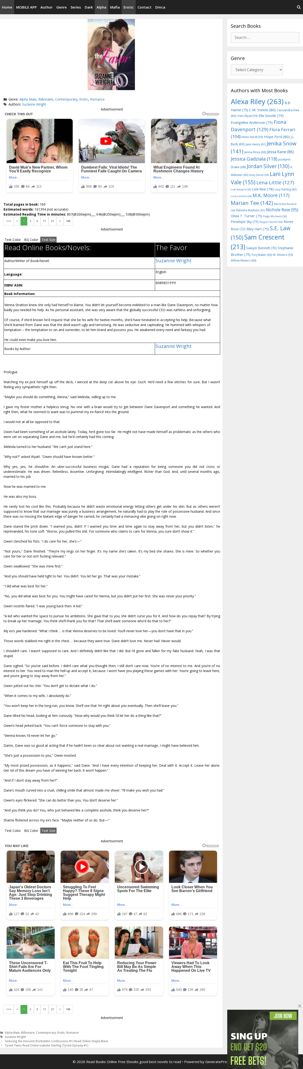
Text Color (13, 239)
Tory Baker (261, 255)
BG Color (31, 239)
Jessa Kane (280, 151)
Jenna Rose (255, 152)
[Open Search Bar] (299, 7)
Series (76, 7)
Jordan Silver (268, 166)
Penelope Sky (244, 221)
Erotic (129, 7)
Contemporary (66, 99)
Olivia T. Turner (246, 216)
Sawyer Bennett (261, 248)
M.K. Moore (271, 195)
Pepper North (271, 222)
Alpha (101, 7)
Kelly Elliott (259, 175)
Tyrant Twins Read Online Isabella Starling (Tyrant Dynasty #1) (46, 1045)
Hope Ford (277, 136)
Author (46, 7)
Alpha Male (27, 99)
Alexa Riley (257, 101)
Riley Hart (257, 229)
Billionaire (45, 99)
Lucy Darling (286, 189)
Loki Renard (241, 189)
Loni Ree (263, 189)
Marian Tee (252, 203)
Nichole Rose (282, 209)
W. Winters (283, 255)
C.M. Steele (262, 109)
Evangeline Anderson (252, 122)
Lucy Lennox (241, 196)
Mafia (115, 7)
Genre (61, 7)
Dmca (160, 7)
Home (7, 7)
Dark (89, 7)
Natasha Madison (250, 210)
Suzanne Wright (34, 104)
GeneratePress (218, 1061)
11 (44, 221)
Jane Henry (256, 144)
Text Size (48, 239)
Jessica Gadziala (254, 159)
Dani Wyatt (247, 116)
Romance (97, 99)
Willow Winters (243, 260)
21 (52, 221)
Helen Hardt (252, 137)
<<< (8, 221)
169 (68, 221)
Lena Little (275, 182)
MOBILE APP (26, 7)
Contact (145, 7)
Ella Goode (271, 115)
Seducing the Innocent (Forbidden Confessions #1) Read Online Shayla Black (56, 1041)
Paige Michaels (275, 216)
